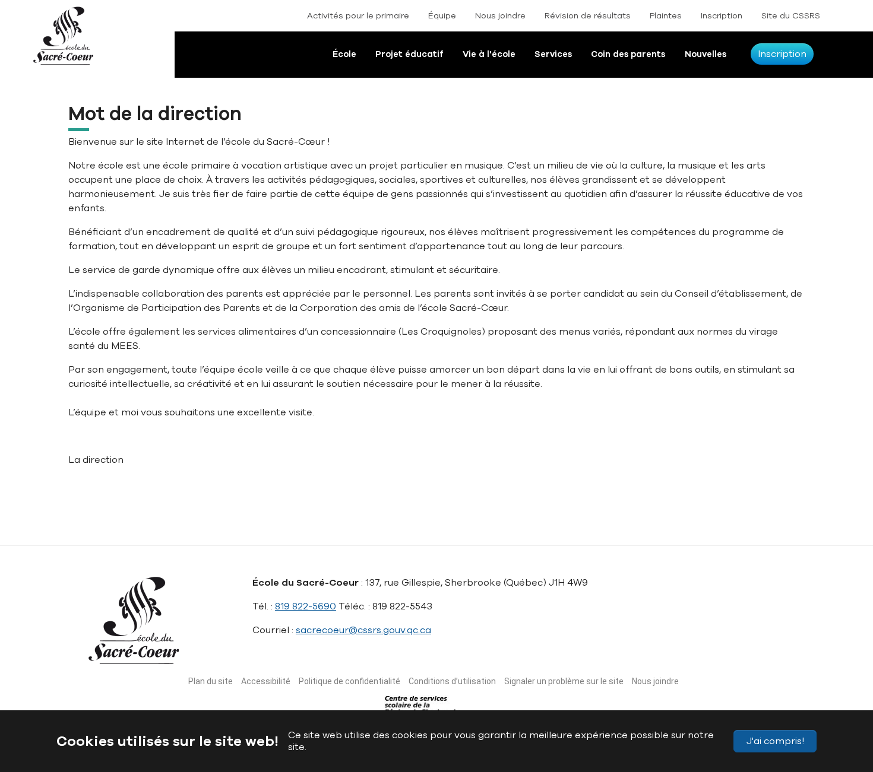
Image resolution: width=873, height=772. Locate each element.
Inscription (721, 15)
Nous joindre (500, 15)
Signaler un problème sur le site (564, 681)
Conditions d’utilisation (452, 681)
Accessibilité (265, 681)
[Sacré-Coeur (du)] (74, 44)
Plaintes (666, 15)
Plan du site (210, 681)
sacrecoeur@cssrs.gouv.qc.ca (363, 630)
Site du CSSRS (790, 15)
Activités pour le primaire (358, 15)
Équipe (442, 15)
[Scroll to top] (842, 707)
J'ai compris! (775, 741)
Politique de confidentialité (349, 681)
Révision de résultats (588, 15)
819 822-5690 (305, 606)
